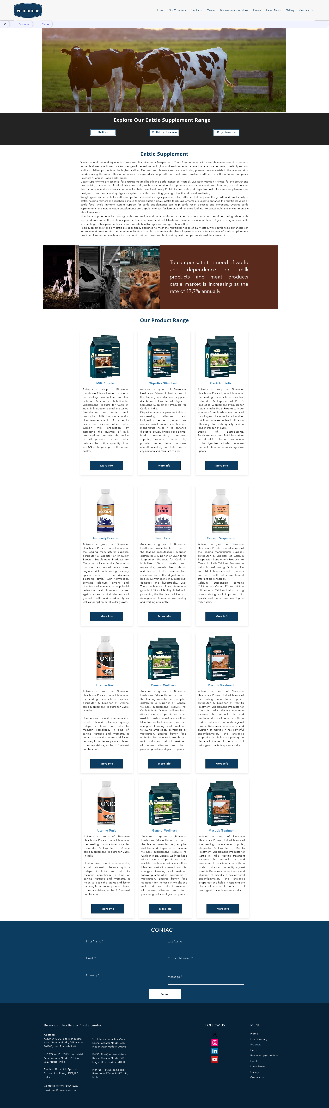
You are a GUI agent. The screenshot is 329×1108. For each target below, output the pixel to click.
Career (254, 1050)
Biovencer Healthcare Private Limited (73, 1025)
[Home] (5, 24)
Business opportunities (262, 1055)
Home (254, 1033)
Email (90, 958)
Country (91, 975)
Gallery (254, 1072)
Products (255, 1044)
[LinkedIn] (214, 1051)
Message (174, 976)
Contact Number (179, 958)
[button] (177, 10)
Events (254, 1061)
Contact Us (257, 1077)
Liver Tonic (163, 538)
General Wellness (163, 685)
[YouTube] (214, 1059)
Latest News (257, 1066)
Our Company (258, 1039)
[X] (214, 1034)
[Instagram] (214, 1042)
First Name (93, 941)
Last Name (174, 941)
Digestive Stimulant (163, 383)
